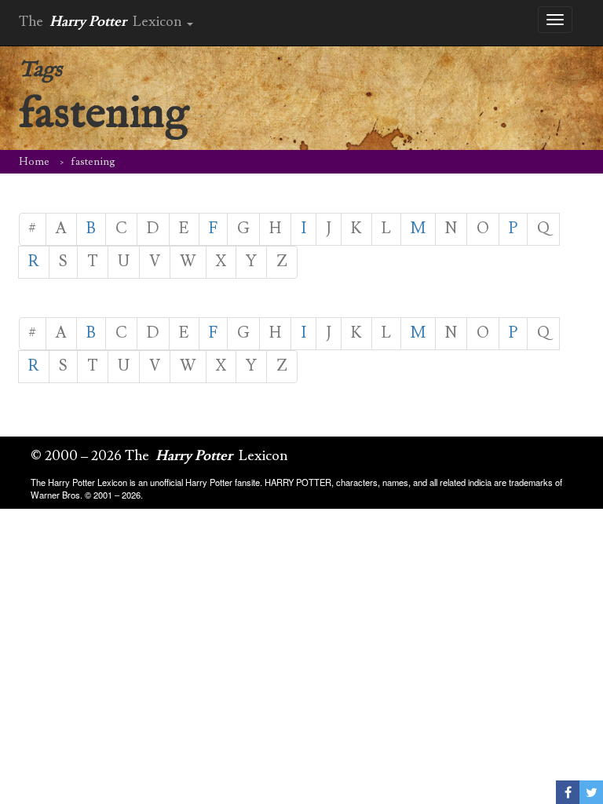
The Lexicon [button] (102, 22)
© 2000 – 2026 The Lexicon (159, 456)
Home (34, 162)
